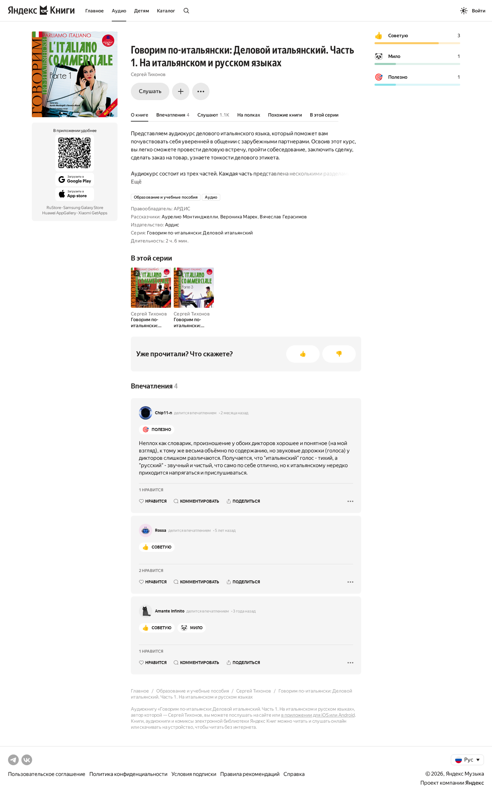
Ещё (136, 181)
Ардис (172, 224)
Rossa (160, 530)
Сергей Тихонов (148, 74)
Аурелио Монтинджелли (190, 216)
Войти (478, 10)
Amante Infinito (169, 611)
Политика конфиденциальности (128, 774)
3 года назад (244, 611)
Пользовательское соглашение (46, 774)
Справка (294, 774)
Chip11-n (163, 413)
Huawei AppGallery (59, 213)
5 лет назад (225, 530)
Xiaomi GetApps (92, 213)
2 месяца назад (234, 413)
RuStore (54, 207)
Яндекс (474, 783)
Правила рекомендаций (249, 774)
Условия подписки (193, 774)
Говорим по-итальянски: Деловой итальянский (200, 232)
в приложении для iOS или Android (318, 715)
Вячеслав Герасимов (283, 216)
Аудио (119, 10)
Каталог (166, 10)
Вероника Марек (239, 216)
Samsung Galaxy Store (83, 207)
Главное (94, 10)
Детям (141, 10)
